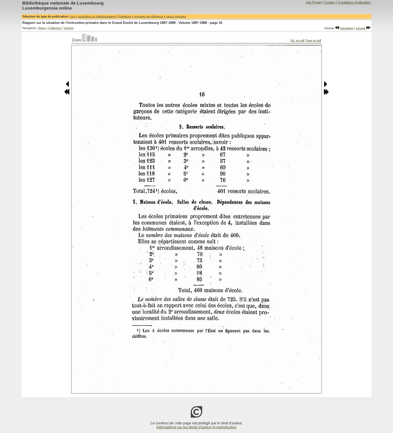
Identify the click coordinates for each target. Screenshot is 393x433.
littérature (125, 16)
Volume (68, 28)
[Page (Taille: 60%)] (92, 40)
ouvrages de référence (148, 16)
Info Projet (313, 2)
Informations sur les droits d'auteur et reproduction (196, 427)
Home (42, 28)
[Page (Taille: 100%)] (84, 40)
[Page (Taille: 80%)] (89, 40)
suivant (361, 28)
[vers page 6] (67, 94)
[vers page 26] (326, 94)
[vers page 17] (325, 86)
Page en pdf (313, 40)
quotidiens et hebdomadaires (97, 16)
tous (73, 16)
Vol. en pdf (297, 40)
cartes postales (176, 16)
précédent (346, 28)
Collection (54, 28)
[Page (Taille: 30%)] (96, 40)
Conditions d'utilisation (354, 2)
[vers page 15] (68, 86)
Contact (329, 2)
